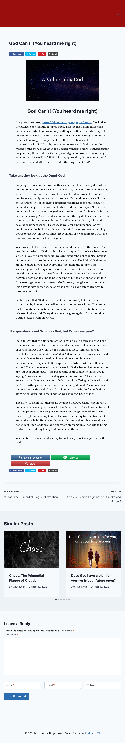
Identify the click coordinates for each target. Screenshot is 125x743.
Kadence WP (93, 733)
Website (91, 685)
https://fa (48, 122)
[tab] (56, 599)
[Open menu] (118, 13)
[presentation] (31, 549)
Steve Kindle (19, 586)
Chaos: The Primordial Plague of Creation (31, 494)
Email (50, 685)
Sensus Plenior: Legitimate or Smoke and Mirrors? (94, 496)
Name (9, 685)
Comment (11, 634)
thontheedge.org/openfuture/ (73, 122)
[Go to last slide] (9, 564)
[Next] (115, 564)
